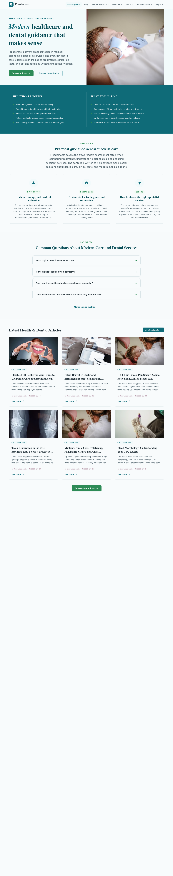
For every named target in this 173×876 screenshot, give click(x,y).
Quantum (116, 4)
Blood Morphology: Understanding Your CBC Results (137, 450)
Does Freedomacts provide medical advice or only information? (68, 294)
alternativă (19, 369)
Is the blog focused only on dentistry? (55, 271)
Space (128, 4)
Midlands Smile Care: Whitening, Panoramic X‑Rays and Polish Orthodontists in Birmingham (83, 451)
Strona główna (73, 4)
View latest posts (152, 330)
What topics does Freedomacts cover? (56, 260)
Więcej (158, 4)
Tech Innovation (143, 4)
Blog (86, 4)
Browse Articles (19, 73)
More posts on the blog (84, 307)
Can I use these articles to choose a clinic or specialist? (64, 283)
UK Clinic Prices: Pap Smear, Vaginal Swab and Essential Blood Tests (138, 377)
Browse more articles (85, 488)
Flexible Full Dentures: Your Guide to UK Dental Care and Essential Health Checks (33, 378)
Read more (16, 401)
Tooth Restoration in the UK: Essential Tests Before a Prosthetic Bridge (30, 451)
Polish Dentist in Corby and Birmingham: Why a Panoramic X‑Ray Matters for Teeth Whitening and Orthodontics (84, 380)
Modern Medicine (99, 4)
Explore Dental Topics (49, 73)
